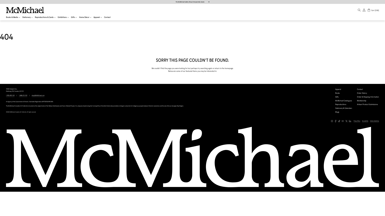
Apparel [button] (97, 17)
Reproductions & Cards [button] (44, 17)
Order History (362, 93)
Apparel (338, 89)
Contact (107, 17)
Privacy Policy (357, 121)
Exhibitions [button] (62, 17)
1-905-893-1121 (10, 95)
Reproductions (340, 104)
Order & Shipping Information (368, 97)
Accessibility (365, 121)
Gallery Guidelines (374, 121)
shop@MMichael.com (38, 95)
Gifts (337, 97)
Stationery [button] (26, 17)
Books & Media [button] (12, 17)
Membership (361, 101)
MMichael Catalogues (343, 101)
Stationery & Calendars (343, 108)
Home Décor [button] (84, 17)
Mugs (337, 112)
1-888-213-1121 (23, 95)
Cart (375, 10)
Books (337, 93)
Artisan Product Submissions (367, 104)
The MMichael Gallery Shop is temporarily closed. (190, 2)
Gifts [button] (73, 17)
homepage (229, 68)
